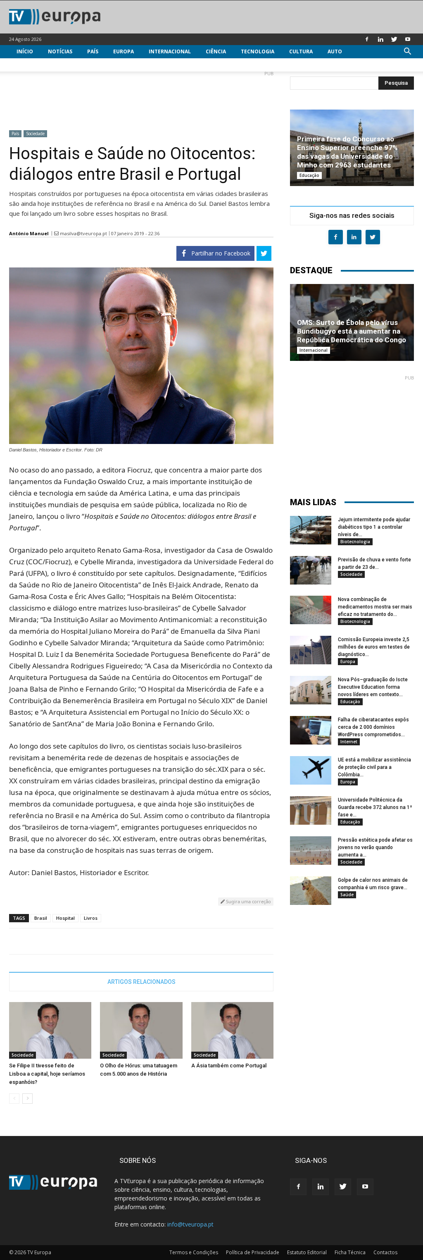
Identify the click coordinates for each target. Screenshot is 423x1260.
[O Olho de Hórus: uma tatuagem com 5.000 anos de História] (141, 1030)
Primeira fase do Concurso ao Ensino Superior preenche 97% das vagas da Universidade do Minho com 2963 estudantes (347, 152)
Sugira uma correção (248, 901)
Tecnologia (257, 51)
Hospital (65, 918)
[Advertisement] (141, 97)
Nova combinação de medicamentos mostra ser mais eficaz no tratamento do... (375, 607)
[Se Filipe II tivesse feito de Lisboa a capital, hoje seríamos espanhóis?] (50, 1030)
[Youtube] (408, 39)
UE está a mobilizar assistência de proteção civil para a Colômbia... (374, 767)
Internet (348, 742)
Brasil (40, 918)
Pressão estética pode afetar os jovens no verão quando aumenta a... (375, 847)
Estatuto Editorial (307, 1252)
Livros (90, 918)
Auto (335, 51)
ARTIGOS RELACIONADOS (141, 982)
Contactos (385, 1252)
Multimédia (33, 64)
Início (25, 51)
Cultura (301, 51)
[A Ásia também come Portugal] (232, 1030)
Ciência (216, 51)
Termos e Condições (193, 1252)
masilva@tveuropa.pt (83, 233)
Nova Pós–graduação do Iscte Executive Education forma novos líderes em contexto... (373, 687)
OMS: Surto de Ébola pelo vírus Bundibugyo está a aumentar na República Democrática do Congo (351, 331)
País (92, 51)
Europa (123, 51)
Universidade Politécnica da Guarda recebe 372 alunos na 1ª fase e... (375, 807)
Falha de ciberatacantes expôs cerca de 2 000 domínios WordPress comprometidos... (373, 727)
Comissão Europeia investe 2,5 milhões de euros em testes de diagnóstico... (374, 647)
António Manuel (29, 233)
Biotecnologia (355, 541)
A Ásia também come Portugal (228, 1065)
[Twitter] (394, 39)
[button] (407, 52)
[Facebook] (367, 39)
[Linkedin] (380, 39)
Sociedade (35, 133)
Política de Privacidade (252, 1252)
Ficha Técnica (350, 1252)
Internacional (170, 51)
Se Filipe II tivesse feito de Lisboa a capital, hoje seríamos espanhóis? (47, 1073)
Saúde (347, 894)
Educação (309, 175)
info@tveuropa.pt (190, 1224)
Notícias (60, 51)
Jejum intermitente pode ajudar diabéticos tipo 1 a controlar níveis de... (374, 527)
